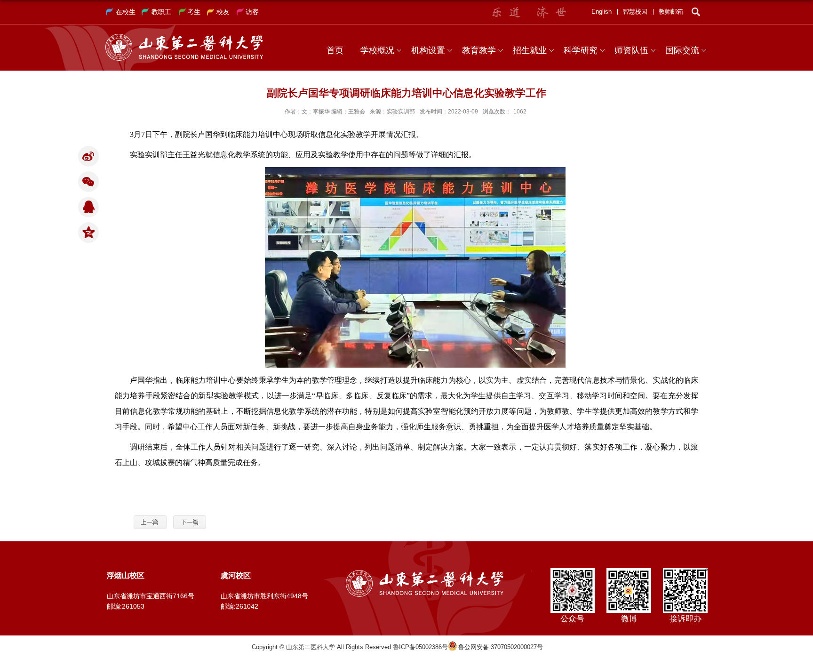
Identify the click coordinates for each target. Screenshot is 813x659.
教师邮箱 (671, 11)
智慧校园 (635, 11)
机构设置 (428, 50)
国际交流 (682, 50)
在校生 (126, 12)
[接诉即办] (685, 571)
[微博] (628, 571)
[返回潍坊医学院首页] (184, 36)
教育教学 (479, 50)
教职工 (161, 12)
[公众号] (572, 571)
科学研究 (581, 50)
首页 (335, 50)
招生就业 (530, 50)
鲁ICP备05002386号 (420, 647)
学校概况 (377, 50)
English (601, 11)
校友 (223, 12)
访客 (252, 12)
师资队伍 (631, 50)
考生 (193, 12)
